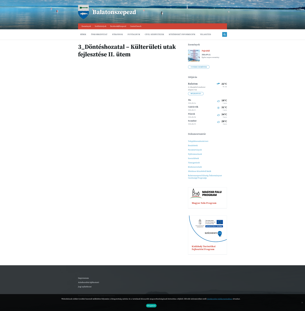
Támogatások (194, 163)
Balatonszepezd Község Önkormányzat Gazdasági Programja (205, 176)
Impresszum (83, 278)
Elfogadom (151, 306)
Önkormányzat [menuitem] (99, 34)
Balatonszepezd (114, 12)
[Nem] (302, 302)
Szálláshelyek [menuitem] (100, 26)
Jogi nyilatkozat (85, 287)
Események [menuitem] (86, 26)
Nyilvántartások (195, 154)
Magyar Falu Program (204, 203)
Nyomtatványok (195, 150)
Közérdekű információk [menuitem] (182, 34)
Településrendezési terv (198, 141)
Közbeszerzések (195, 167)
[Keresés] (224, 34)
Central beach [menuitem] (135, 26)
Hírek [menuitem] (83, 34)
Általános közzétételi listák (199, 171)
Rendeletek (193, 145)
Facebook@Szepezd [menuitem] (118, 26)
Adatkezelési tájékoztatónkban (219, 299)
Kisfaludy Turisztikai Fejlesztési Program (204, 248)
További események (199, 67)
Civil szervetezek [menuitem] (154, 34)
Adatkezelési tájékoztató (88, 282)
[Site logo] (83, 18)
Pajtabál (206, 51)
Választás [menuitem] (205, 34)
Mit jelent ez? (196, 93)
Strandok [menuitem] (117, 34)
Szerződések (193, 158)
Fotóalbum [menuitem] (134, 34)
